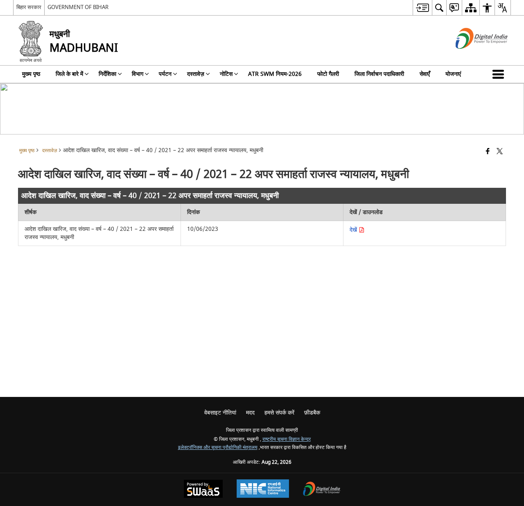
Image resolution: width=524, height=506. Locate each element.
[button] (500, 74)
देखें (354, 230)
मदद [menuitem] (250, 412)
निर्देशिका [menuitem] (107, 74)
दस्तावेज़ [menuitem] (195, 74)
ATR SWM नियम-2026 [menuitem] (275, 74)
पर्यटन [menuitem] (165, 74)
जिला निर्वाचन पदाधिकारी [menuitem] (379, 74)
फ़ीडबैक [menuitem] (312, 412)
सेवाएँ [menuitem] (425, 74)
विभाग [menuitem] (137, 74)
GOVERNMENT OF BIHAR (77, 7)
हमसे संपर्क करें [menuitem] (279, 412)
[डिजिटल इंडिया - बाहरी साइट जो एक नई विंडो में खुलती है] (471, 56)
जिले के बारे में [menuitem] (69, 74)
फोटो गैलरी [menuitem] (328, 74)
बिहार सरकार (28, 7)
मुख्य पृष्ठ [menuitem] (31, 74)
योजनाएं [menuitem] (453, 74)
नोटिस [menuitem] (226, 74)
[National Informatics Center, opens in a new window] (262, 489)
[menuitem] (422, 7)
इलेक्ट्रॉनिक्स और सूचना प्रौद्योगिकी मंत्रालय (217, 447)
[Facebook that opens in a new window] (488, 151)
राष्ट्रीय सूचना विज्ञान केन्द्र (286, 439)
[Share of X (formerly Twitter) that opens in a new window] (500, 151)
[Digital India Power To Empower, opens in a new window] (322, 490)
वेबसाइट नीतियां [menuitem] (220, 412)
